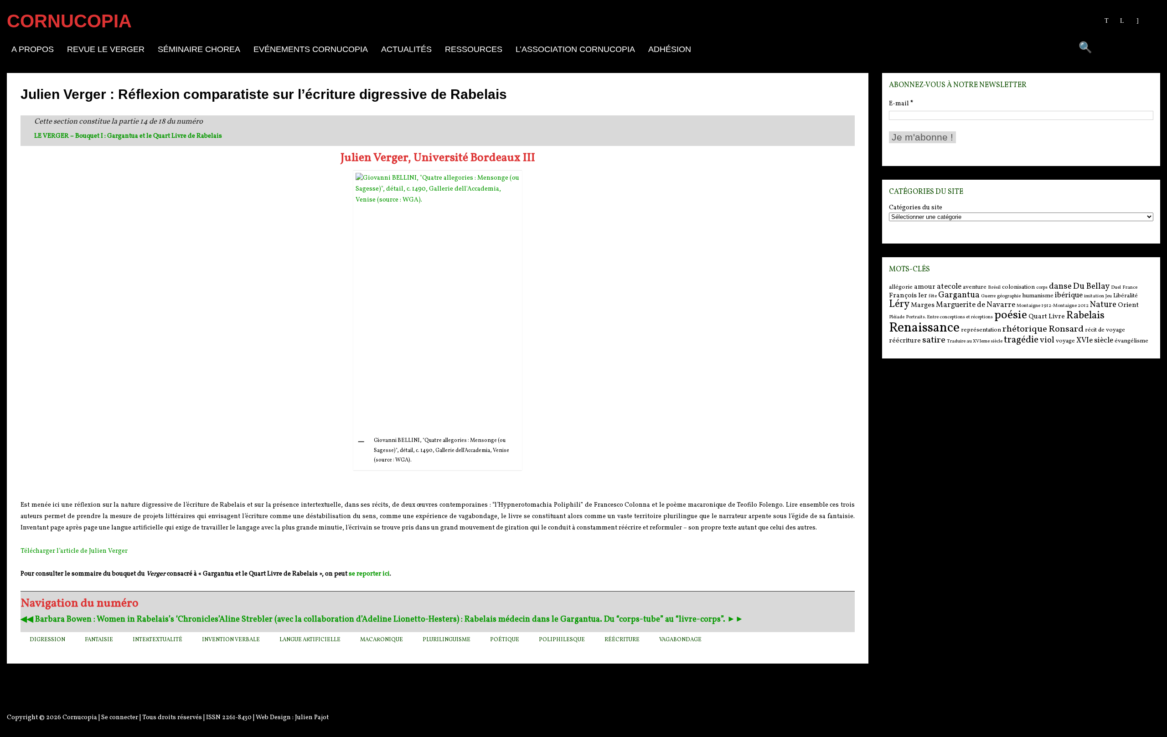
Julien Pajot (312, 717)
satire (933, 340)
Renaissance (924, 328)
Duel (1116, 287)
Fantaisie (99, 640)
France (1129, 287)
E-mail (901, 103)
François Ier (908, 296)
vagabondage (680, 640)
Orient (1128, 305)
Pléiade (896, 317)
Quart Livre (1046, 317)
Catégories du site (915, 208)
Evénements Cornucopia (310, 49)
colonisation (1018, 287)
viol (1047, 340)
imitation (1094, 296)
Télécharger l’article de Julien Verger (74, 551)
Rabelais (1085, 316)
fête (933, 296)
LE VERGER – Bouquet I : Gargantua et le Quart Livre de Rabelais (128, 136)
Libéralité (1125, 295)
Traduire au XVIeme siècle (974, 341)
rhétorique (1024, 329)
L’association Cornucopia (575, 49)
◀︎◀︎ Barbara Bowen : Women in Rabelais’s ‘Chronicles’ (120, 619)
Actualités (406, 49)
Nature (1103, 305)
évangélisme (1131, 341)
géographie (1009, 296)
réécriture (622, 640)
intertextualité (157, 640)
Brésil (994, 287)
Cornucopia (79, 717)
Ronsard (1066, 329)
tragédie (1021, 340)
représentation (981, 330)
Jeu (1108, 296)
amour (924, 287)
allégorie (901, 287)
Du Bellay (1091, 286)
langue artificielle (310, 640)
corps (1042, 287)
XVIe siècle (1094, 340)
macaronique (381, 640)
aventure (974, 287)
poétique (504, 640)
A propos (32, 49)
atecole (949, 286)
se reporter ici (369, 574)
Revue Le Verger (106, 49)
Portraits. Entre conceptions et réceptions (949, 317)
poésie (1010, 315)
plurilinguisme (446, 640)
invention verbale (231, 640)
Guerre (988, 296)
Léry (899, 304)
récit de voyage (1105, 330)
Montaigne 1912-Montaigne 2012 (1053, 305)
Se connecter (119, 717)
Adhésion (669, 49)
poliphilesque (562, 640)
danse (1060, 286)
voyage (1065, 341)
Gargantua (959, 295)
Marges (923, 305)
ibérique (1069, 295)
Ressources (473, 49)
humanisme (1037, 295)
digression (47, 640)
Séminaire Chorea (199, 49)
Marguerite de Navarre (975, 305)
